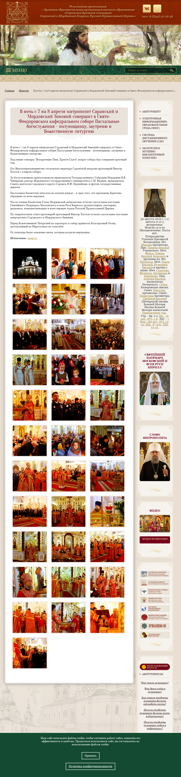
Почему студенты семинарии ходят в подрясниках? (155, 725)
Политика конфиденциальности (90, 766)
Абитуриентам (152, 674)
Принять (91, 755)
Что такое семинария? (155, 682)
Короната (159, 256)
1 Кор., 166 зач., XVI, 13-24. (154, 321)
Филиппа (146, 273)
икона (164, 247)
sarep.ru (32, 238)
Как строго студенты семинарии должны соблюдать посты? (155, 700)
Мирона (146, 244)
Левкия (160, 253)
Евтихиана (160, 273)
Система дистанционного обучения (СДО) (154, 138)
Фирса (149, 253)
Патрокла (146, 261)
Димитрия (147, 295)
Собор (163, 284)
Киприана (151, 276)
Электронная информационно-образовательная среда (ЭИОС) (154, 123)
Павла (166, 261)
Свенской (149, 298)
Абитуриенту (151, 111)
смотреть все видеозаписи (155, 539)
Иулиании (161, 264)
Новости (24, 90)
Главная (9, 90)
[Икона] (155, 216)
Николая (159, 290)
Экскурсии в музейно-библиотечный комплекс (153, 153)
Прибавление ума (154, 312)
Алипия (149, 278)
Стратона (162, 270)
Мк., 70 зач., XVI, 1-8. (155, 317)
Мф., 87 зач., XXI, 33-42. (157, 326)
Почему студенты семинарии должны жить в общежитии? (155, 713)
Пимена (153, 247)
